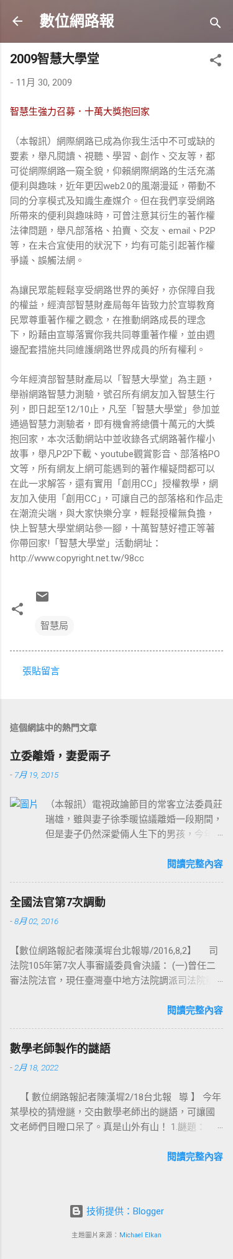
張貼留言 (41, 671)
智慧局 (54, 625)
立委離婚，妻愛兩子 (60, 755)
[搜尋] (215, 25)
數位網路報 (77, 21)
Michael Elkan (140, 1235)
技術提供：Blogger (124, 1211)
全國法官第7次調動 (58, 902)
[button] (215, 62)
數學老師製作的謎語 (60, 1048)
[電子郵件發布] (42, 601)
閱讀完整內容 (195, 864)
